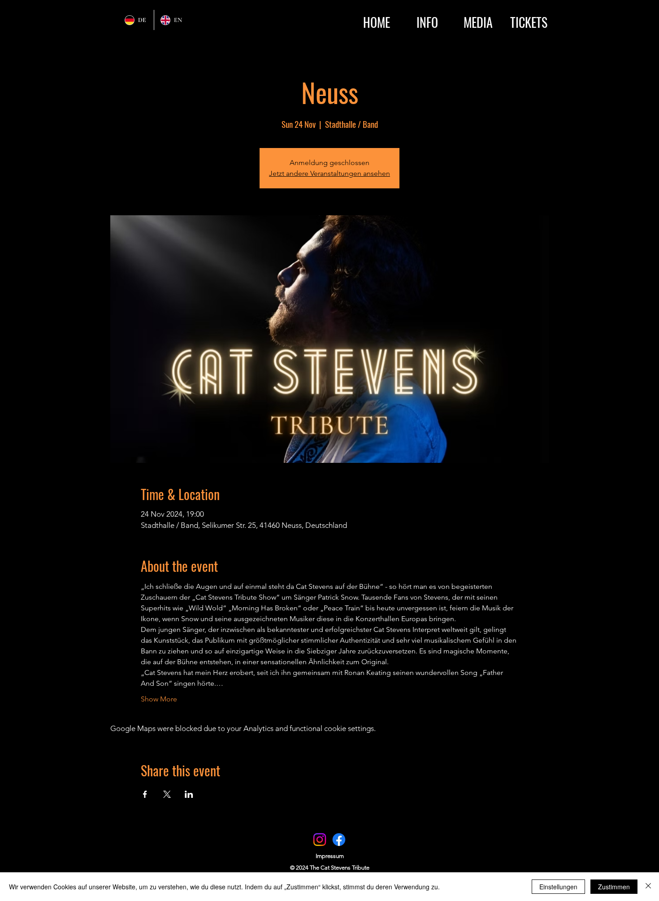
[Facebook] (338, 839)
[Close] (648, 886)
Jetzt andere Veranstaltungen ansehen (329, 173)
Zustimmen (614, 886)
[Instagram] (319, 839)
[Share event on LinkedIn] (189, 794)
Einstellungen (558, 886)
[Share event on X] (167, 794)
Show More (159, 699)
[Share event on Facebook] (145, 794)
